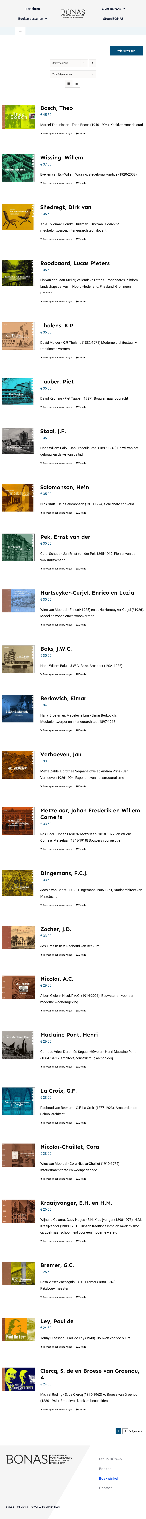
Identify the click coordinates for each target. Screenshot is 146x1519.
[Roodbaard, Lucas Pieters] (18, 273)
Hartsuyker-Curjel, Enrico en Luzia (87, 592)
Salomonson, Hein (64, 487)
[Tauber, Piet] (18, 391)
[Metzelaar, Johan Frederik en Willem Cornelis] (18, 821)
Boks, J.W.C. (56, 648)
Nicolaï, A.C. (56, 978)
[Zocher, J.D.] (18, 937)
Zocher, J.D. (55, 929)
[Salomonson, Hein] (18, 498)
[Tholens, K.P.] (18, 336)
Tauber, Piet (57, 381)
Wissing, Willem (61, 157)
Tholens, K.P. (57, 325)
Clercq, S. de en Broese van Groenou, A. (89, 1374)
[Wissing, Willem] (18, 168)
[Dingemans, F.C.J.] (18, 883)
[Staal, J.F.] (18, 441)
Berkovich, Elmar (63, 698)
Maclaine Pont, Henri (69, 1034)
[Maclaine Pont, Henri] (18, 1045)
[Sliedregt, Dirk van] (18, 217)
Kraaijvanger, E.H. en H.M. (76, 1202)
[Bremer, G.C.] (18, 1273)
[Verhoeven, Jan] (18, 765)
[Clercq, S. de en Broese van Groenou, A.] (18, 1379)
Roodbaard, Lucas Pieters (75, 263)
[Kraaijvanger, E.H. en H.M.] (18, 1211)
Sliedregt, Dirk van (65, 207)
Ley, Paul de (57, 1321)
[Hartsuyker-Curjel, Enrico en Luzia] (18, 600)
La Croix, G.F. (58, 1090)
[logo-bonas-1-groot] (73, 11)
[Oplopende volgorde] (92, 63)
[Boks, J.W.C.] (18, 659)
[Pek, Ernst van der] (18, 547)
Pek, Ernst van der (65, 536)
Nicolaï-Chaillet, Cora (69, 1146)
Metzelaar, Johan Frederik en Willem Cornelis (90, 814)
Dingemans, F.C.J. (64, 873)
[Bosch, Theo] (18, 117)
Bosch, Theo (56, 108)
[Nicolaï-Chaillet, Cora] (18, 1155)
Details (82, 133)
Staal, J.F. (53, 431)
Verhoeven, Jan (61, 754)
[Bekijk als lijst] (76, 83)
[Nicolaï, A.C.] (18, 987)
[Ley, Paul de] (18, 1329)
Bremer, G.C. (57, 1265)
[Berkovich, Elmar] (18, 708)
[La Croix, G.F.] (18, 1101)
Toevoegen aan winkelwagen (57, 133)
